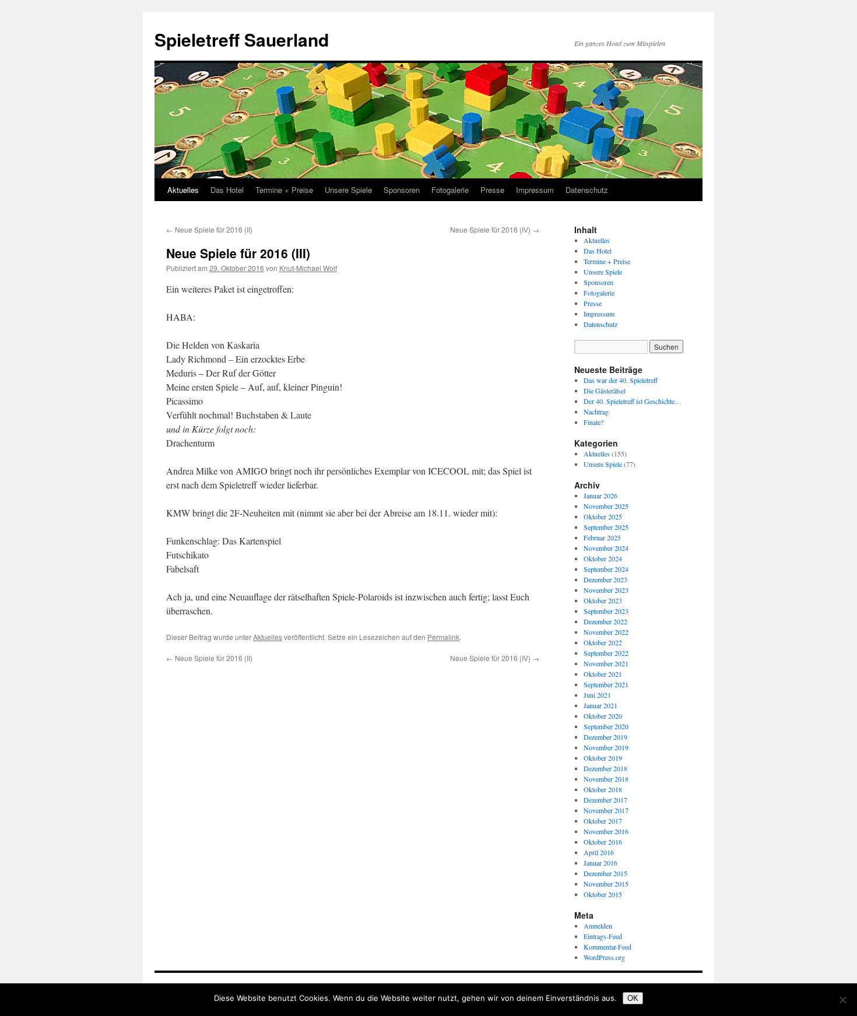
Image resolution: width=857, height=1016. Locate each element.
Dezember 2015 (605, 873)
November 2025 (606, 506)
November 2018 (606, 778)
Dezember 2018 (605, 768)
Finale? (593, 422)
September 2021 (606, 684)
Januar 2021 (600, 705)
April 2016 (599, 852)
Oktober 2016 (603, 841)
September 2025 (606, 527)
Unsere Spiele (348, 189)
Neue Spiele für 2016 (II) (209, 229)
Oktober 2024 (603, 558)
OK (632, 998)
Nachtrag (596, 411)
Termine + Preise (284, 189)
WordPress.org (604, 957)
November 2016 (606, 831)
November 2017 (606, 810)
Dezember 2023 (605, 579)
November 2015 (606, 883)
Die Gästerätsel (605, 390)
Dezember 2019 (605, 736)
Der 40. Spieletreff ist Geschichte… (633, 401)
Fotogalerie (450, 189)
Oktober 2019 (603, 757)
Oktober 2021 (603, 673)
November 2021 (606, 663)
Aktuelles (183, 189)
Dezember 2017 (605, 799)
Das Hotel (227, 189)
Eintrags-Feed (603, 936)
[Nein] (842, 1000)
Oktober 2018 (603, 789)
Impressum (535, 189)
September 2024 (606, 569)
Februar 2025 (602, 537)
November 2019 (606, 747)
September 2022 (606, 653)
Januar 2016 (600, 862)
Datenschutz (587, 189)
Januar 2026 (600, 495)
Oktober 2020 (603, 715)
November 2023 (606, 590)
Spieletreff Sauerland (241, 39)
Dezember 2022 (605, 621)
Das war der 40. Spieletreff (621, 380)
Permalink (443, 637)
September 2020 (606, 726)
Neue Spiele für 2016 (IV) (494, 229)
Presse (492, 189)
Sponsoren (402, 189)
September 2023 (606, 611)
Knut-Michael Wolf (308, 268)
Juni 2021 (597, 694)
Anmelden (598, 925)
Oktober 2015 (603, 894)
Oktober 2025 (603, 516)
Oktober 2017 (603, 820)
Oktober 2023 (603, 600)
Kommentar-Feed (607, 946)
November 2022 (606, 632)
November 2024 (606, 548)
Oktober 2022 (603, 642)
